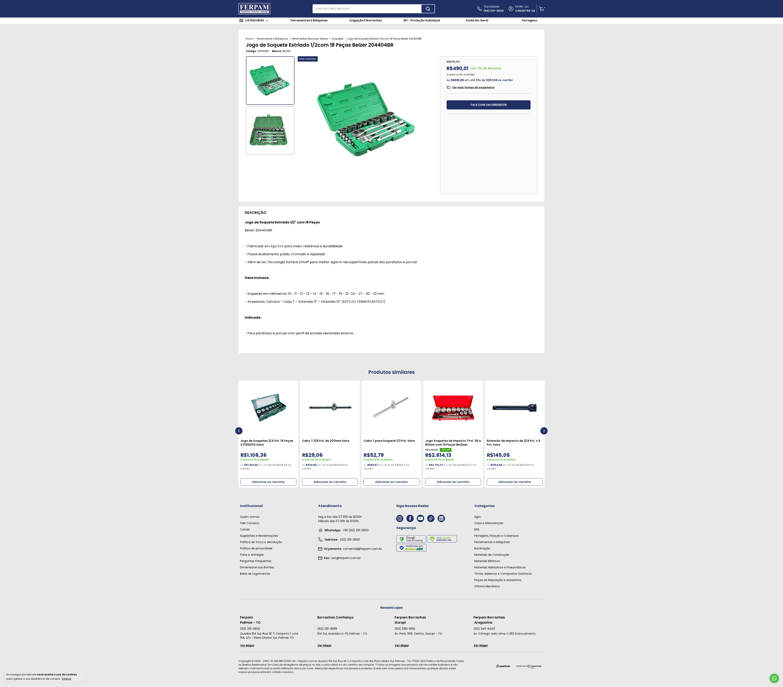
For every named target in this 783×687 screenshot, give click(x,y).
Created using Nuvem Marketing (391, 117)
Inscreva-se (391, 103)
